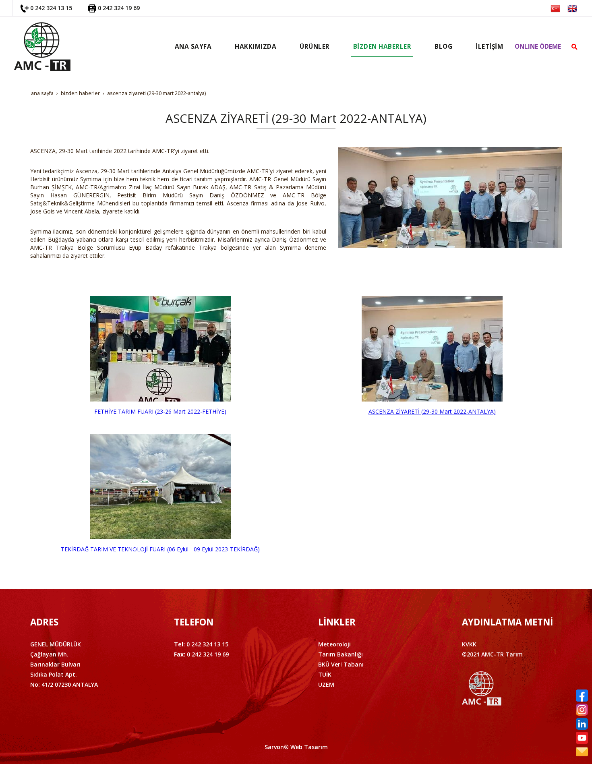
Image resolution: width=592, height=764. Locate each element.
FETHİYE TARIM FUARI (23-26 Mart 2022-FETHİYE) (160, 411)
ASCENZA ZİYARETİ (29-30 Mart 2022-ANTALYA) (432, 411)
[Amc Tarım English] (572, 8)
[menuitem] (193, 47)
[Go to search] (574, 47)
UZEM (326, 684)
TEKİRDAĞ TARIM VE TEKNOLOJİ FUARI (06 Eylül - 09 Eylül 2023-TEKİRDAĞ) (160, 549)
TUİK (324, 674)
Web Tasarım (309, 747)
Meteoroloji (334, 644)
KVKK (469, 644)
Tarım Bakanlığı (340, 654)
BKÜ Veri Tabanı (341, 664)
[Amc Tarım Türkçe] (555, 8)
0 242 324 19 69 (119, 8)
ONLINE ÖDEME (538, 46)
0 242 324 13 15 (51, 8)
